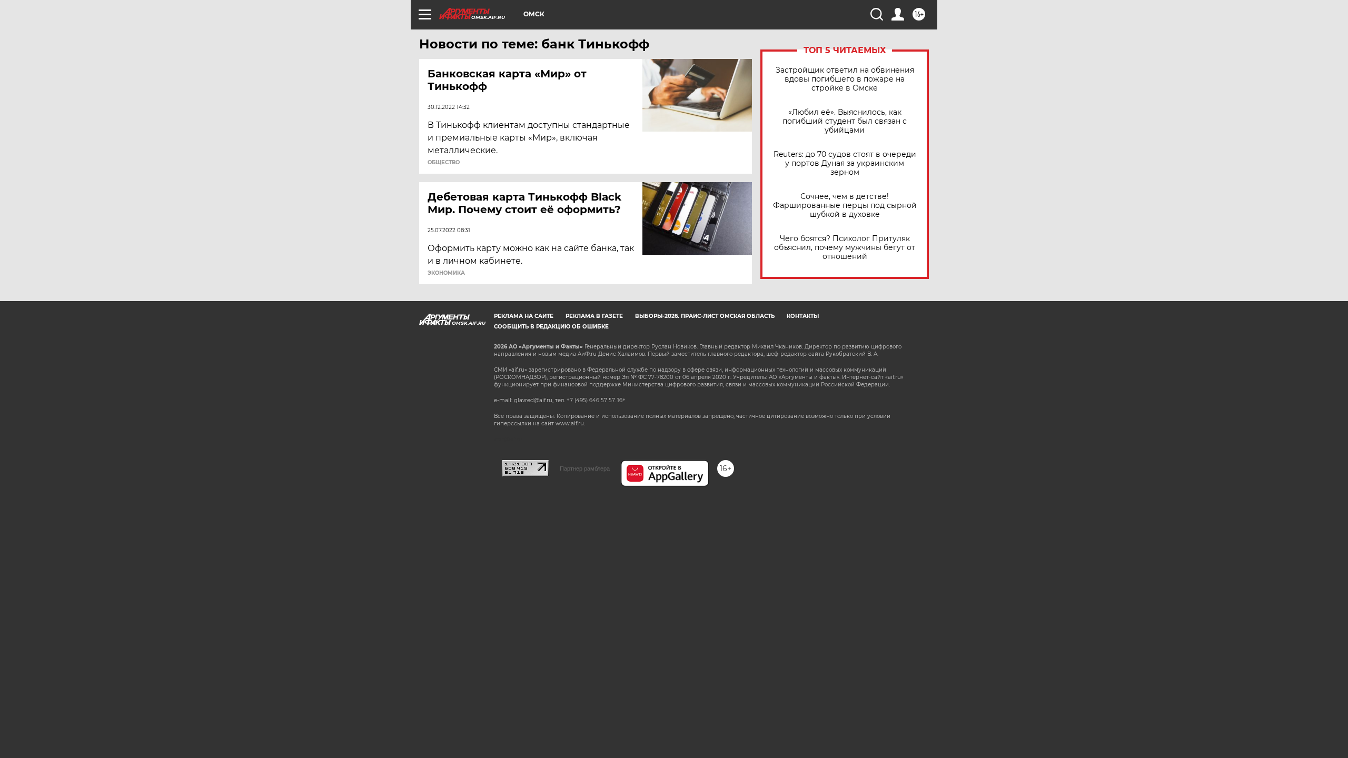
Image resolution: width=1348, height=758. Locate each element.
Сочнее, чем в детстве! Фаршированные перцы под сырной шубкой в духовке (845, 205)
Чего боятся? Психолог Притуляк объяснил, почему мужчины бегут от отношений (844, 247)
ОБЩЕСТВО (444, 162)
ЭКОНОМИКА (446, 273)
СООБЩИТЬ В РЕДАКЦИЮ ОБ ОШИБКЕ (551, 326)
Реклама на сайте (523, 316)
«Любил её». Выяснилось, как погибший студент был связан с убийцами (844, 121)
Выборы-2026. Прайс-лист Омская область (705, 316)
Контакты (803, 316)
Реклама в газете (594, 316)
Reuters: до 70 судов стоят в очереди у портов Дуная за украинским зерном (845, 163)
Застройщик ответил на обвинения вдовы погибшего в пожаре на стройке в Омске (845, 79)
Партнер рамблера (585, 468)
